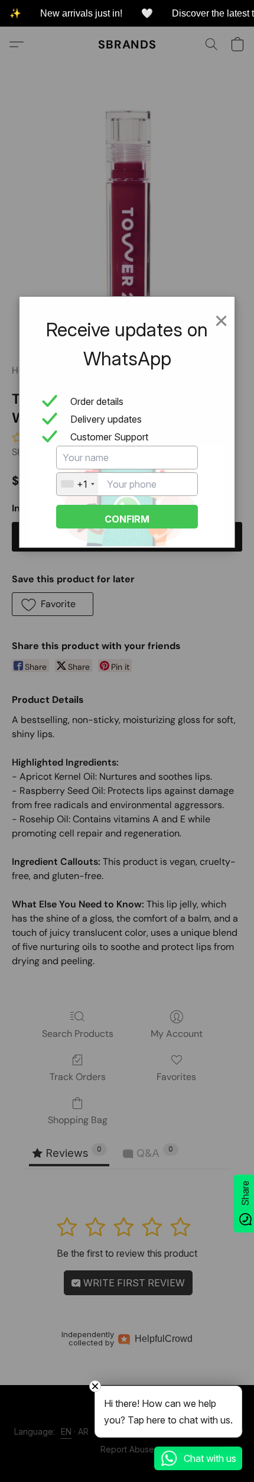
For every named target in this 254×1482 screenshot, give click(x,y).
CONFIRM (127, 519)
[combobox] (77, 484)
